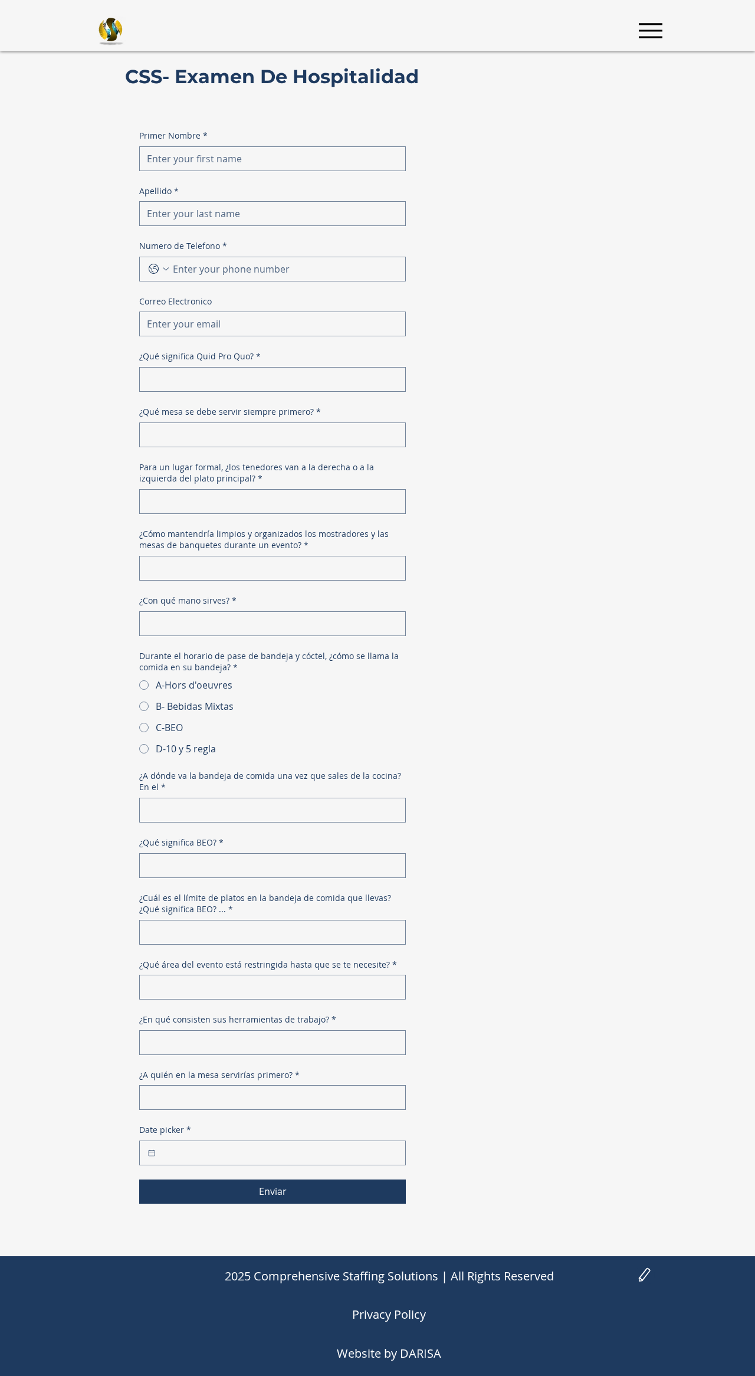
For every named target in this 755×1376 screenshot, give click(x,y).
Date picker (165, 1129)
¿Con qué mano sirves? (188, 600)
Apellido (159, 190)
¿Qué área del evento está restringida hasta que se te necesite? (268, 964)
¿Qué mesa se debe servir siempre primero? (230, 411)
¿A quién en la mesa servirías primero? (219, 1074)
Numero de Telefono (183, 245)
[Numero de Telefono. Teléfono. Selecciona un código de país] (158, 269)
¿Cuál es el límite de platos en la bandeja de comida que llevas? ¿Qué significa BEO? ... (265, 903)
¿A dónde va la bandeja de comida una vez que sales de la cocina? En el (270, 781)
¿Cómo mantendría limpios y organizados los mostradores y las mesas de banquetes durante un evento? (264, 539)
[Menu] (650, 30)
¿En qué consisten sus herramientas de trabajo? (237, 1019)
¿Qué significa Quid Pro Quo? (200, 356)
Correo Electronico (175, 301)
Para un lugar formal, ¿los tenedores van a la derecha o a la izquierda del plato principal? (256, 472)
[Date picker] (151, 1153)
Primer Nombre (173, 135)
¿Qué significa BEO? (181, 842)
